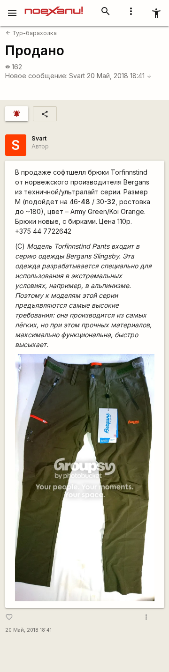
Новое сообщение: (36, 76)
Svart (77, 76)
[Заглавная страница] (53, 6)
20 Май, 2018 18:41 (119, 76)
